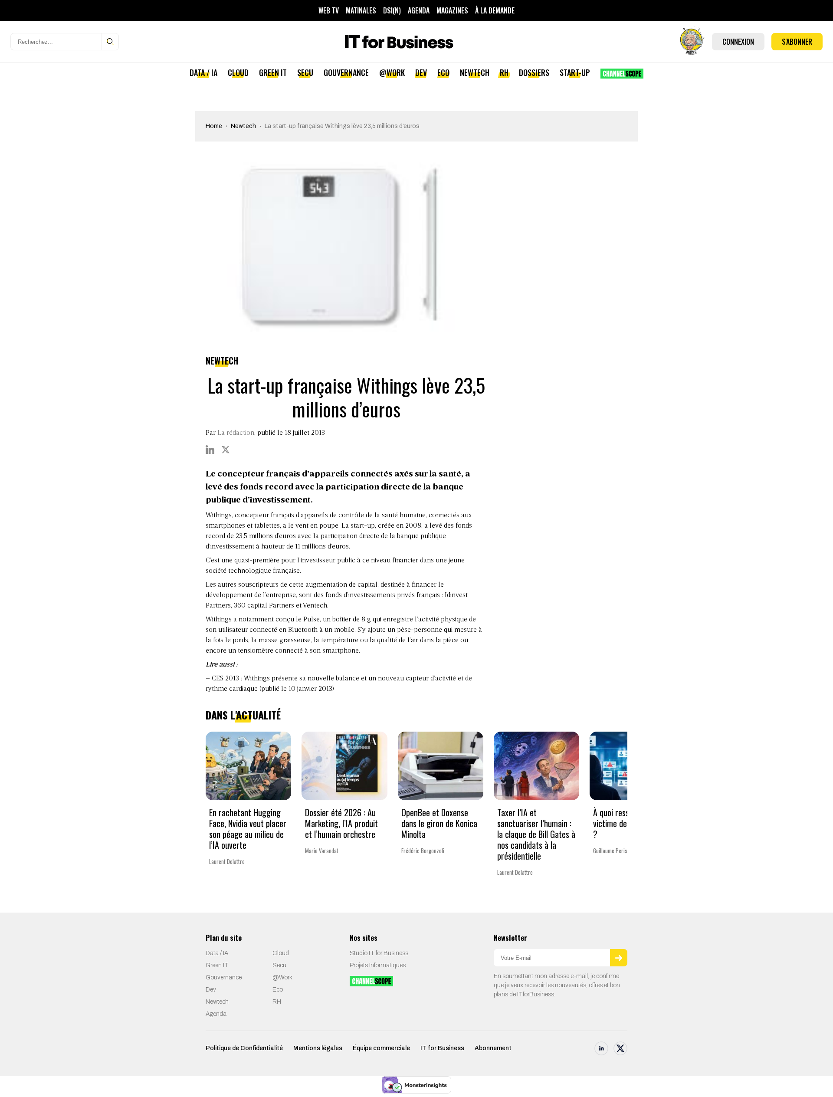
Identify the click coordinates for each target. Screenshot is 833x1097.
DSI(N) (392, 10)
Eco (443, 72)
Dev (421, 72)
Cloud (238, 72)
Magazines (452, 10)
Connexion (738, 41)
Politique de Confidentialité (244, 1048)
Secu (305, 72)
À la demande (495, 10)
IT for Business (442, 1048)
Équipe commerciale (381, 1048)
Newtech (474, 72)
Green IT (273, 72)
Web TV (328, 10)
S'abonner (797, 41)
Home (214, 126)
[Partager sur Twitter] (225, 449)
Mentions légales (317, 1048)
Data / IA (203, 72)
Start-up (575, 72)
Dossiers (534, 72)
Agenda (419, 10)
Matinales (361, 10)
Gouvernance (346, 72)
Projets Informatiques (378, 965)
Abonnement (493, 1048)
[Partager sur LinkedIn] (210, 449)
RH (504, 72)
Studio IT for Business (379, 953)
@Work (392, 72)
